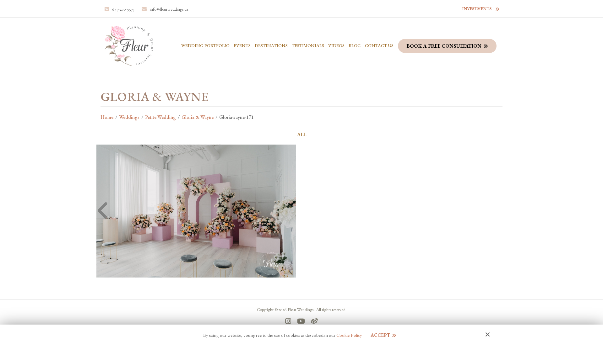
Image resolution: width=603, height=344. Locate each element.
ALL (301, 134)
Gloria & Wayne (198, 117)
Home (106, 117)
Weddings (129, 117)
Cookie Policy (349, 335)
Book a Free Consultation (443, 46)
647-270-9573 (123, 9)
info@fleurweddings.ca (169, 9)
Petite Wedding (160, 117)
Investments (477, 8)
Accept (380, 335)
